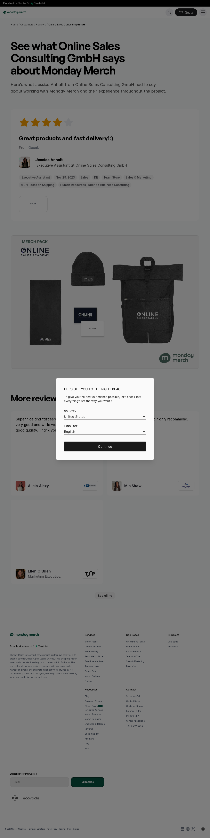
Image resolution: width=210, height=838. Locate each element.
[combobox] (105, 417)
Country (70, 411)
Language (71, 426)
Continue (105, 446)
